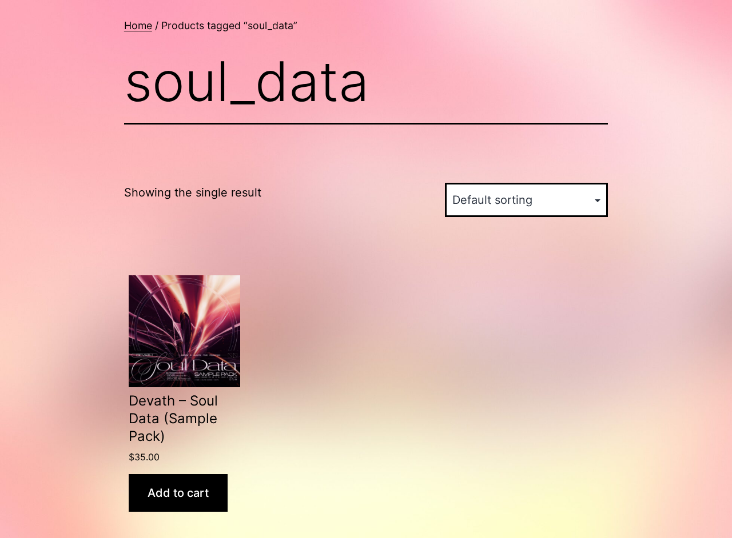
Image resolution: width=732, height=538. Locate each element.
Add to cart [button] (178, 493)
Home (138, 25)
